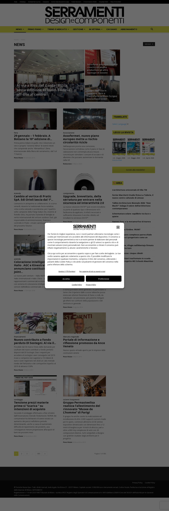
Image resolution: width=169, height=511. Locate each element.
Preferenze (103, 278)
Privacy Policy (91, 285)
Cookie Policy (77, 285)
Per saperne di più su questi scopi (92, 271)
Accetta (66, 278)
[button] (118, 227)
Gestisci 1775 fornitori (66, 271)
